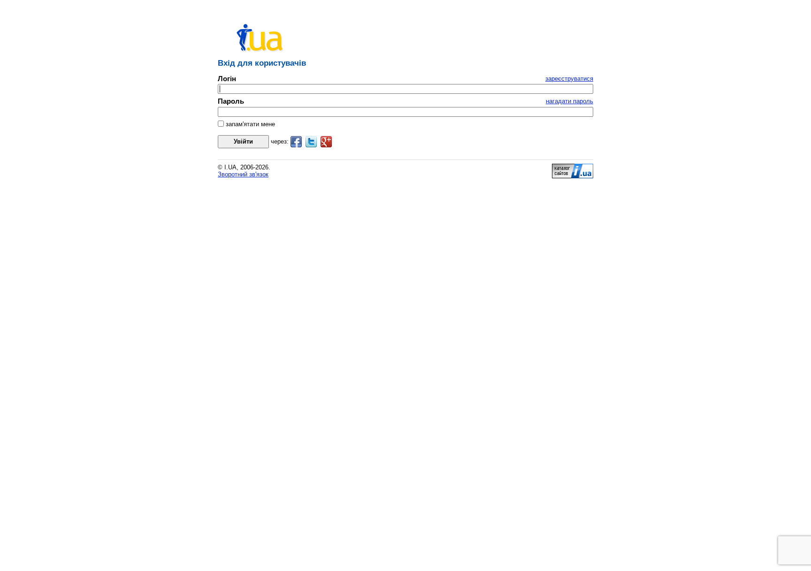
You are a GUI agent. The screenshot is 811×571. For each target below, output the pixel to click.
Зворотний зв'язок (243, 174)
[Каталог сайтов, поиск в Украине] (572, 176)
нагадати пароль (569, 101)
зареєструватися (569, 78)
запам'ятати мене (249, 124)
